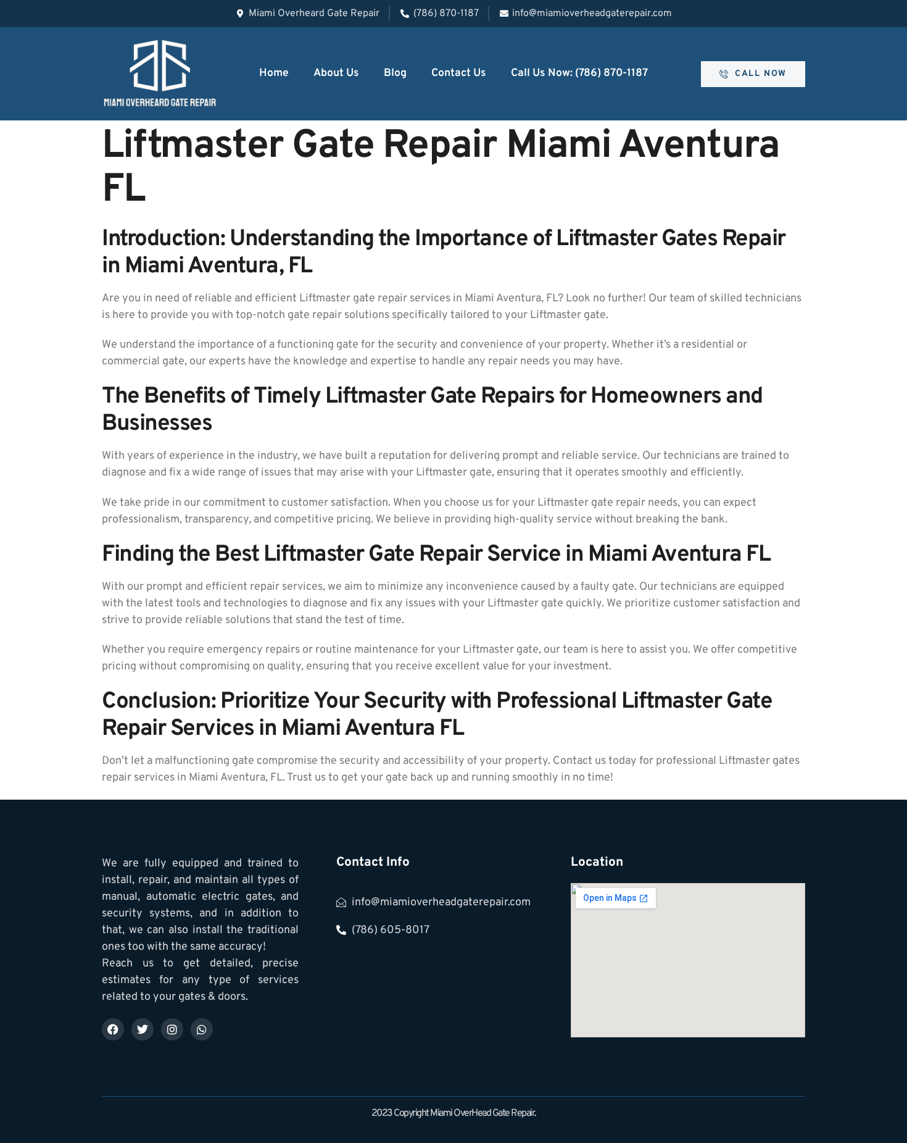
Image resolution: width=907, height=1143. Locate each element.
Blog (395, 73)
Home (274, 73)
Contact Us (458, 73)
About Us (336, 73)
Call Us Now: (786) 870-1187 (579, 73)
